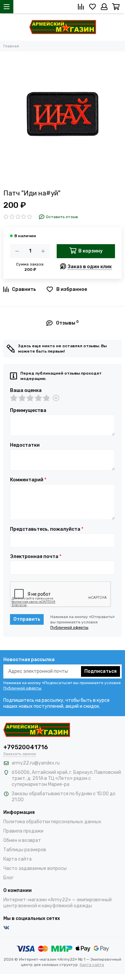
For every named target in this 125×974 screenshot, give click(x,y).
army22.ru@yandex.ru (36, 763)
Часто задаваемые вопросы (35, 868)
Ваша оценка (26, 390)
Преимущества (28, 410)
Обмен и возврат (22, 840)
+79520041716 (25, 747)
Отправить (26, 619)
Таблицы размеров (24, 850)
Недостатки (25, 445)
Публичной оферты (69, 627)
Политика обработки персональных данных (52, 822)
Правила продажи (23, 831)
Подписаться (100, 671)
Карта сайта (17, 859)
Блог (8, 878)
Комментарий (28, 480)
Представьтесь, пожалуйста (46, 529)
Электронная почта (35, 556)
